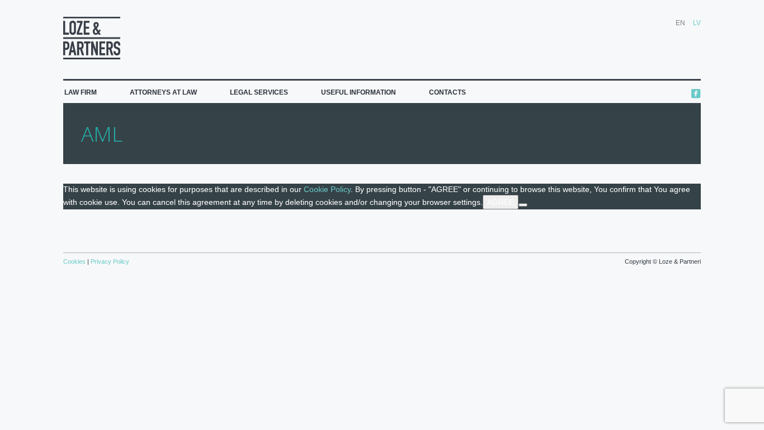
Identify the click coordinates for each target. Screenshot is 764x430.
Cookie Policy (327, 189)
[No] (522, 205)
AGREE (500, 202)
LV (697, 23)
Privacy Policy (109, 261)
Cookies (75, 261)
